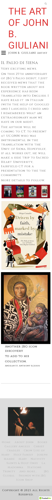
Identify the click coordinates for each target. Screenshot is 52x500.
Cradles (13, 450)
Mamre (9, 459)
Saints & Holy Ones (22, 463)
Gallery (11, 446)
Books (42, 442)
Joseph (42, 455)
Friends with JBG (32, 475)
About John (24, 442)
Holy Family (23, 455)
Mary (23, 459)
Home (6, 442)
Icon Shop (24, 480)
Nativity (38, 459)
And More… (28, 471)
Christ (39, 446)
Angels (24, 446)
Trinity (9, 471)
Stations (34, 467)
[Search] (46, 3)
